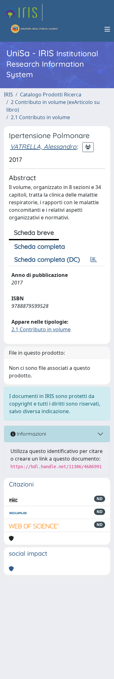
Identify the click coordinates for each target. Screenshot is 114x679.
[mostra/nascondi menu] (107, 29)
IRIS (8, 94)
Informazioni (31, 434)
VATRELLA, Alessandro (43, 146)
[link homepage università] (34, 29)
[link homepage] (23, 12)
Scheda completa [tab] (39, 246)
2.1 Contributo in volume (40, 117)
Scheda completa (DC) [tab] (47, 259)
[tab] (93, 259)
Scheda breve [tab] (34, 232)
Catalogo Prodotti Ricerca (50, 94)
